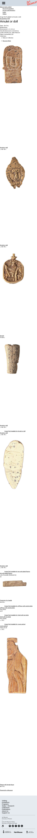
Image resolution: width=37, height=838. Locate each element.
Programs (5, 804)
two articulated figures (6, 573)
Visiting (4, 801)
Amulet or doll (4, 147)
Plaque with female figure (7, 784)
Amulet (2, 335)
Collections (5, 808)
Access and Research (9, 10)
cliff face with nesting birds (7, 607)
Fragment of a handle (6, 600)
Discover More (7, 41)
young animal (3, 626)
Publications (6, 809)
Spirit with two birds (5, 617)
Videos (4, 14)
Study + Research (8, 806)
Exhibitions (5, 802)
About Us (5, 811)
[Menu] (3, 3)
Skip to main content (5, 7)
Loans (4, 12)
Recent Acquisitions (8, 8)
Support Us (6, 813)
